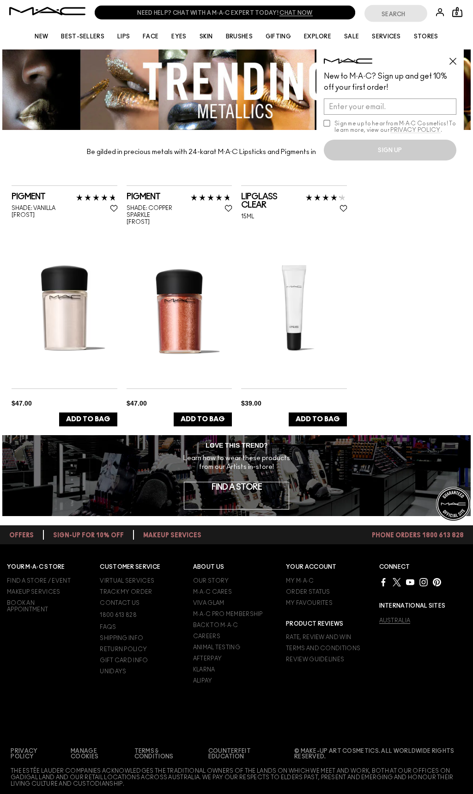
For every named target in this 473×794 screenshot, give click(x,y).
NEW (41, 36)
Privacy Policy (24, 753)
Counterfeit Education (229, 753)
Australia (395, 620)
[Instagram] (423, 582)
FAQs (108, 627)
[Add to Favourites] (113, 208)
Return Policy (123, 649)
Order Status (308, 592)
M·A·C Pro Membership (228, 614)
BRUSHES (239, 36)
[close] (456, 57)
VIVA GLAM (208, 603)
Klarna (204, 669)
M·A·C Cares (212, 592)
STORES (426, 36)
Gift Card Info (124, 660)
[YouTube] (410, 582)
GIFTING (278, 36)
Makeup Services (34, 592)
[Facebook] (383, 582)
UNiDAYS (113, 671)
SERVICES (386, 36)
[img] (64, 307)
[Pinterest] (437, 582)
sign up (390, 150)
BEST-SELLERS (82, 36)
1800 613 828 (118, 615)
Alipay (202, 680)
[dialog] (58, 197)
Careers (206, 636)
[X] (397, 582)
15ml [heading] (247, 216)
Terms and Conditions (323, 648)
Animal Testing (216, 647)
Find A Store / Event (39, 581)
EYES (178, 36)
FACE (150, 36)
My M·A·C (300, 581)
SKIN (206, 36)
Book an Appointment (27, 606)
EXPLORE (317, 36)
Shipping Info (121, 638)
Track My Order (126, 592)
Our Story (211, 581)
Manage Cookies (84, 753)
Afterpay (207, 658)
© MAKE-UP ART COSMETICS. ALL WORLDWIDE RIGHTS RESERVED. (374, 753)
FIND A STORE (237, 487)
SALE (351, 36)
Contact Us (119, 603)
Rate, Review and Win (318, 637)
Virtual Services (127, 581)
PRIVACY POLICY (415, 130)
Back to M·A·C (215, 625)
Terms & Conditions (154, 753)
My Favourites (309, 603)
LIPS (123, 36)
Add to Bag (88, 419)
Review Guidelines (315, 659)
